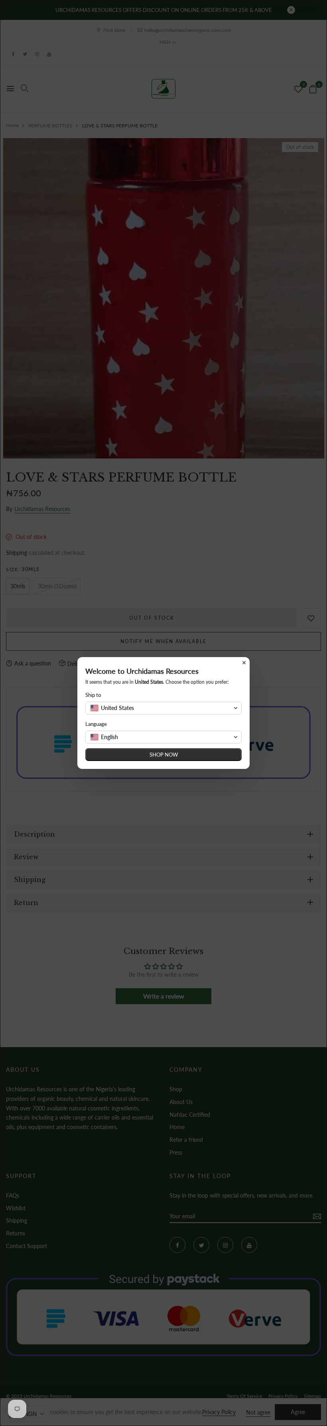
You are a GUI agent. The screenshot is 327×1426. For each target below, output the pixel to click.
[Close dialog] (244, 663)
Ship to (93, 695)
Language (96, 724)
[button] (163, 708)
